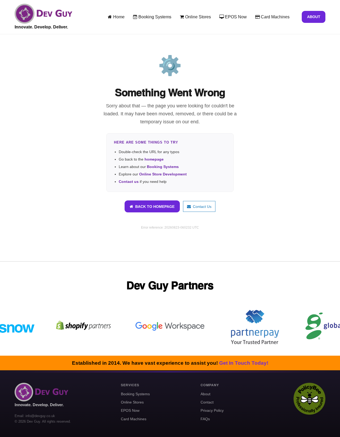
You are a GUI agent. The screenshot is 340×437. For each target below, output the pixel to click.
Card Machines (275, 17)
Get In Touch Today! (243, 363)
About (313, 17)
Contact (207, 402)
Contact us (129, 181)
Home (118, 17)
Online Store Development (163, 174)
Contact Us (201, 206)
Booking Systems (154, 17)
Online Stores (197, 17)
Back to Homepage (154, 206)
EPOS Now (235, 17)
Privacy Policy (212, 410)
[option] (85, 326)
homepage (154, 159)
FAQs (205, 419)
